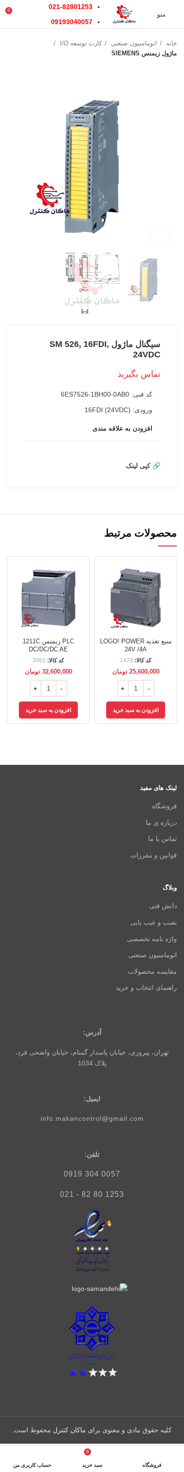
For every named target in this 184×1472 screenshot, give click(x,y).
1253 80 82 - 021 (92, 1194)
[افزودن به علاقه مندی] (112, 574)
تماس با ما (162, 838)
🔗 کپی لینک (143, 465)
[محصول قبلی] (30, 68)
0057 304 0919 (92, 1174)
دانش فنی (163, 905)
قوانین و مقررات (153, 855)
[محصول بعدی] (12, 68)
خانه (170, 43)
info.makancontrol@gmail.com (92, 1118)
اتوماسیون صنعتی (133, 43)
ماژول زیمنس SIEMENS (144, 53)
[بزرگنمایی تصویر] (160, 235)
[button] (135, 710)
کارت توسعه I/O (80, 43)
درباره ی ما (161, 822)
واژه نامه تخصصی (152, 939)
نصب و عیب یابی (153, 922)
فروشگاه (164, 806)
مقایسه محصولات (152, 971)
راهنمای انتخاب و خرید (146, 987)
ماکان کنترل (69, 1430)
